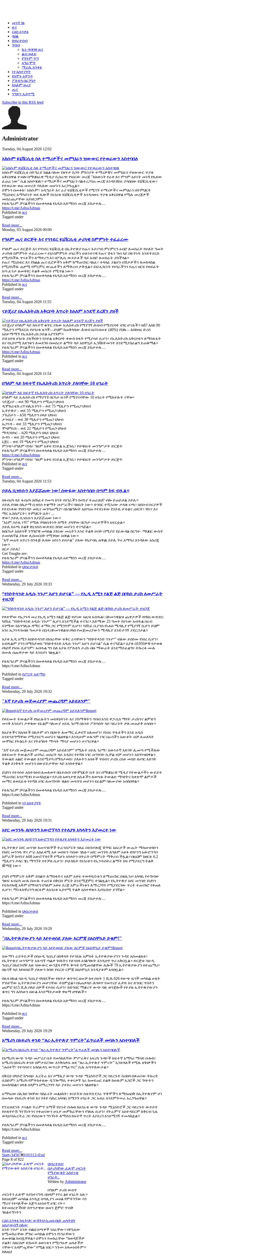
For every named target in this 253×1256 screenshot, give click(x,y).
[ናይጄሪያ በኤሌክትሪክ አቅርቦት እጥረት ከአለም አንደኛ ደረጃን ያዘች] (52, 321)
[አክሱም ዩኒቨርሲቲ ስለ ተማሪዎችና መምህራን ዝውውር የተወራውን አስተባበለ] (60, 168)
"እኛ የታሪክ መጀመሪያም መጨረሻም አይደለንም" (46, 701)
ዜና (24, 212)
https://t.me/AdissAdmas (21, 208)
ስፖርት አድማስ (33, 674)
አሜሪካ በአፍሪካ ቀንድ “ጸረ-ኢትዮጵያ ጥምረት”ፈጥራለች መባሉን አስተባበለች (71, 1040)
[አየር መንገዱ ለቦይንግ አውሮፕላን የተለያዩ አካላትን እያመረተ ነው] (51, 839)
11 (30, 1155)
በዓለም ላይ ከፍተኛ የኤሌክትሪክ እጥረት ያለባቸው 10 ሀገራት (55, 383)
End (41, 1155)
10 (27, 1155)
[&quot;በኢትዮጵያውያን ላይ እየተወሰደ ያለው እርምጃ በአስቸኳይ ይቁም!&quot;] (62, 948)
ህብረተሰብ (30, 567)
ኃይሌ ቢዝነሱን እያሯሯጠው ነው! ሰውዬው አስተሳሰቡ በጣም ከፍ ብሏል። (65, 490)
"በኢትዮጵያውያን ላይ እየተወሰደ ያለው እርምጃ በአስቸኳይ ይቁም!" (62, 938)
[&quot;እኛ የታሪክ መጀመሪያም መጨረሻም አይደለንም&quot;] (49, 711)
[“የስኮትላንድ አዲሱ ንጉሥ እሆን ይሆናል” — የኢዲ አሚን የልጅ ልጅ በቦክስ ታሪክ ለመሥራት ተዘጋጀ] (76, 608)
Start (5, 1155)
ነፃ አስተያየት (31, 803)
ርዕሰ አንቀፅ (11, 1220)
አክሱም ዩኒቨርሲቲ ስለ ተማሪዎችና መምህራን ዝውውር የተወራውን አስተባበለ (70, 158)
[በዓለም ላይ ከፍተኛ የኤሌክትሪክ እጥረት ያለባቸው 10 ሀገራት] (48, 393)
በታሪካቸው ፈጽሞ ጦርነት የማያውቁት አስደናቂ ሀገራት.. (67, 1172)
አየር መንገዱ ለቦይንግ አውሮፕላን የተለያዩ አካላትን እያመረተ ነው (59, 829)
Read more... (12, 225)
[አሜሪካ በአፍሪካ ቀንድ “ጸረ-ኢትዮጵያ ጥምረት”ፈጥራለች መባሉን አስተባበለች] (61, 1050)
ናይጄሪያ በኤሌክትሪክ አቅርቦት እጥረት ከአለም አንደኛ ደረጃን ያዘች (60, 311)
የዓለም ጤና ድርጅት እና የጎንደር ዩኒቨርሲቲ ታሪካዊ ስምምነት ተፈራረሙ (65, 239)
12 (34, 1155)
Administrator (75, 1181)
